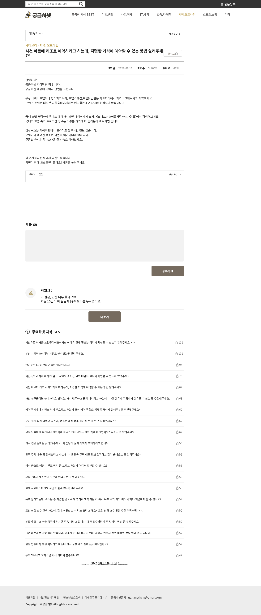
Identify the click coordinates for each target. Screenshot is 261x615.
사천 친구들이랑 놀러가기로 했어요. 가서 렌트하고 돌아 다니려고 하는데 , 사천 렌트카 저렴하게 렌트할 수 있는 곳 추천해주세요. (97, 398)
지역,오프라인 (186, 14)
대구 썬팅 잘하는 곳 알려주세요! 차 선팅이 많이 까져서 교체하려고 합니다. (67, 443)
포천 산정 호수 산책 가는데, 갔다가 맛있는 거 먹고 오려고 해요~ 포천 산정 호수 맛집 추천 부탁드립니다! (84, 510)
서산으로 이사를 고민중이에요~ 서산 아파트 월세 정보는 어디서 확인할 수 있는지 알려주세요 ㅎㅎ (80, 342)
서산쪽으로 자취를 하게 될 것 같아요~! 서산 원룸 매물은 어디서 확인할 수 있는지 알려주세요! (78, 376)
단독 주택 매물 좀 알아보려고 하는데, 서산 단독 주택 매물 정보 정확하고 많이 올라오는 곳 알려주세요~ (83, 454)
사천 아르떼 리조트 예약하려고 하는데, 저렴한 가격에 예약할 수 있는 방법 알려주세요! (73, 387)
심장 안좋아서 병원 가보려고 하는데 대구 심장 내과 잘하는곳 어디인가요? (66, 544)
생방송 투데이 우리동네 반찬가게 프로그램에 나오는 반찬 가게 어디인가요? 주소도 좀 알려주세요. (80, 432)
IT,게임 (144, 14)
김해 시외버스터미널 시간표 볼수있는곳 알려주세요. (54, 488)
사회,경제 (126, 14)
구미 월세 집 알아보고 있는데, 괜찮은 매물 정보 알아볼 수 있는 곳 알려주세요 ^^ (70, 421)
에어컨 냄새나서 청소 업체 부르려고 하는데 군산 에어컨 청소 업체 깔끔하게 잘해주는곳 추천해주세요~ (82, 409)
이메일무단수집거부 (96, 597)
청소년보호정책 (72, 597)
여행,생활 (107, 14)
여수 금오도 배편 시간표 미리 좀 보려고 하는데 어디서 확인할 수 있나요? (66, 465)
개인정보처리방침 (49, 597)
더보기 (104, 316)
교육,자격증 (164, 14)
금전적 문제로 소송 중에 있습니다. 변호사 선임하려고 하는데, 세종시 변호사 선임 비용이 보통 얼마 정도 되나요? (88, 533)
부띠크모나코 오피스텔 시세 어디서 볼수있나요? (52, 555)
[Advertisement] (104, 198)
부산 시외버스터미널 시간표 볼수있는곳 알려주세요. (54, 353)
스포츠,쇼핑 (210, 14)
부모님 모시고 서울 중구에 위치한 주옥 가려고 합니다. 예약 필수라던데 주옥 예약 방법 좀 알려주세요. (82, 521)
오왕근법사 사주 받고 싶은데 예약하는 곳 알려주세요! (55, 477)
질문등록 (229, 4)
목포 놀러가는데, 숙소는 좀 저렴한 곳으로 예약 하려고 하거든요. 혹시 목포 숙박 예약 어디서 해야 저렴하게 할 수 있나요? (93, 499)
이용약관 (30, 597)
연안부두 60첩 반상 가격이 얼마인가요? (47, 365)
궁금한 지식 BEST (83, 14)
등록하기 (167, 271)
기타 (227, 14)
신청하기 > (175, 34)
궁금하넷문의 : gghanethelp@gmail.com (136, 597)
